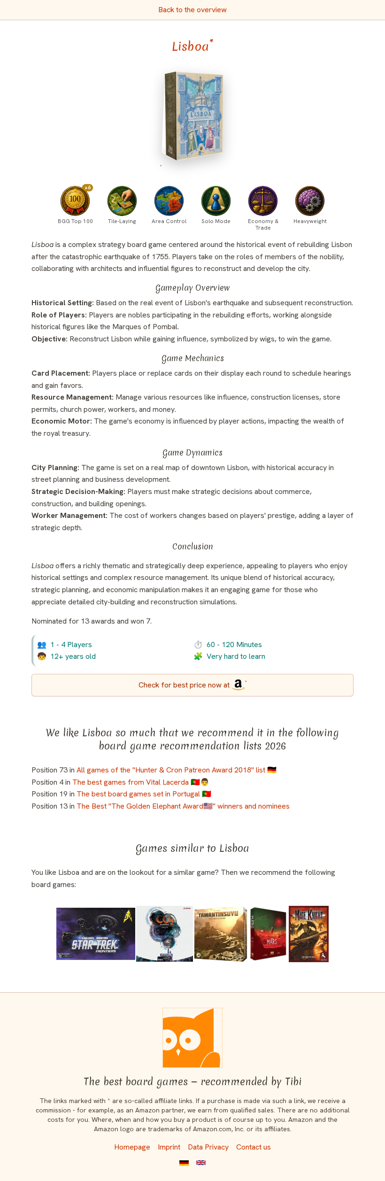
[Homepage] (192, 1038)
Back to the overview (192, 10)
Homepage (132, 1147)
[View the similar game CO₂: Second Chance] (164, 934)
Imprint (169, 1147)
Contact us (253, 1147)
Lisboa (193, 46)
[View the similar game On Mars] (268, 934)
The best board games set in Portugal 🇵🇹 (144, 794)
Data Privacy (208, 1147)
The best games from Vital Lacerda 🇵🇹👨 (140, 782)
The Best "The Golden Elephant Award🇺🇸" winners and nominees (183, 806)
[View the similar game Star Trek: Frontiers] (96, 934)
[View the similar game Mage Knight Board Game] (309, 934)
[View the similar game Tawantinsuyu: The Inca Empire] (221, 934)
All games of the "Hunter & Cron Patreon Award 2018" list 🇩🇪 (177, 770)
